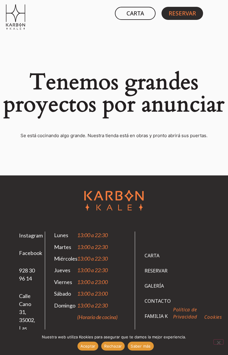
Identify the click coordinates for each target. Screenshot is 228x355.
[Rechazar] (218, 342)
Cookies (213, 317)
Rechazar (113, 346)
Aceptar (88, 346)
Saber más (141, 346)
